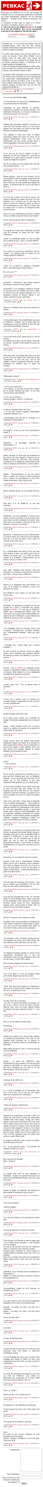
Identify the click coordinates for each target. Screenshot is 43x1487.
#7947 (11, 89)
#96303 (14, 1097)
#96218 (14, 402)
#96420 (14, 1397)
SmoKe (26, 312)
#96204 (14, 348)
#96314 (14, 1195)
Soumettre (30, 34)
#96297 (15, 1014)
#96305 (16, 1152)
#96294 (15, 979)
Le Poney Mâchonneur (30, 379)
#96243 (15, 637)
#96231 (15, 544)
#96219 (14, 423)
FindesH (26, 1166)
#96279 (15, 850)
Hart (26, 823)
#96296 (14, 993)
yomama (26, 1320)
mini (26, 448)
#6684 (14, 610)
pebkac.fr (30, 27)
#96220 (15, 435)
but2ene (26, 223)
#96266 (15, 754)
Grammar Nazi (32, 300)
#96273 (15, 767)
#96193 (14, 244)
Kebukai (26, 1341)
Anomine (26, 1083)
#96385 (14, 1383)
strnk (26, 169)
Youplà (26, 889)
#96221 (15, 448)
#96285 (14, 910)
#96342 (15, 1331)
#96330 (14, 1281)
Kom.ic (26, 496)
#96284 (14, 889)
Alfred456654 (32, 329)
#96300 (15, 1054)
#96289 (14, 931)
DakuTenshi (26, 945)
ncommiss (26, 1029)
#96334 (14, 1320)
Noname (26, 733)
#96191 (14, 223)
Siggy (26, 435)
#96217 (14, 379)
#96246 (15, 660)
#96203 (16, 329)
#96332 (15, 1293)
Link (26, 117)
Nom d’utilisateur (13, 1474)
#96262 (14, 733)
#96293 (15, 966)
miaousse (26, 467)
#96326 (15, 1264)
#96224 (14, 467)
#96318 (14, 1210)
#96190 (14, 190)
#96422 (14, 1425)
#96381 (15, 1366)
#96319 (14, 1222)
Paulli (26, 637)
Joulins (26, 508)
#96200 (15, 300)
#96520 (15, 1443)
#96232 (14, 563)
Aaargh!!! (26, 244)
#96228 (14, 508)
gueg (26, 598)
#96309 (14, 1166)
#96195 (14, 275)
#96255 (14, 677)
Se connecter (13, 34)
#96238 (15, 598)
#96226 (14, 483)
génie (26, 979)
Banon (26, 1195)
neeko (26, 754)
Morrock (26, 146)
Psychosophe (32, 1152)
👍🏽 (15, 91)
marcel (26, 348)
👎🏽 (18, 91)
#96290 (14, 945)
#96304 (14, 1108)
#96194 (14, 258)
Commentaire (14, 1450)
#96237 (14, 577)
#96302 (14, 1083)
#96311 (14, 1183)
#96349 (14, 1341)
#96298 (14, 1029)
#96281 (15, 875)
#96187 (15, 117)
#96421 (14, 1414)
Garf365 (26, 190)
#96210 (14, 369)
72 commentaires (7, 91)
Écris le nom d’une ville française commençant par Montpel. (10, 1480)
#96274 (15, 823)
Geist (22, 89)
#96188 (14, 146)
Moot (26, 692)
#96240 (15, 621)
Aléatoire (22, 34)
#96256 (15, 692)
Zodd (26, 1443)
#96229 (15, 527)
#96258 (15, 706)
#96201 (14, 312)
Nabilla (26, 1210)
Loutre (26, 910)
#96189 (15, 169)
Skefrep (26, 402)
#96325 (15, 1233)
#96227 (14, 496)
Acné (26, 767)
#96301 (15, 1072)
